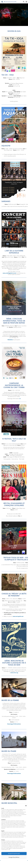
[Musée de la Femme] (14, 687)
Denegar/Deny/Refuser (14, 857)
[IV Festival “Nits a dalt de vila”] (14, 420)
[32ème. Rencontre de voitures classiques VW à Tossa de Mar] (14, 640)
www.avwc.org (14, 672)
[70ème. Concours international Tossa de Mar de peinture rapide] (14, 298)
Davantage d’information (13, 724)
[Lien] (2, 1)
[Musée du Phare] (14, 740)
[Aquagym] (14, 125)
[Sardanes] (14, 180)
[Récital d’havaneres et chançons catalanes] (14, 482)
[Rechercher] (23, 1)
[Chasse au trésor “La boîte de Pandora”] (14, 582)
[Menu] (26, 1)
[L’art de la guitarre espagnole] (14, 230)
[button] (26, 805)
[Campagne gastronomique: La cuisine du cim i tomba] (14, 362)
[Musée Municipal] (14, 791)
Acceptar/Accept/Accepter (14, 853)
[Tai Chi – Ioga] (14, 54)
